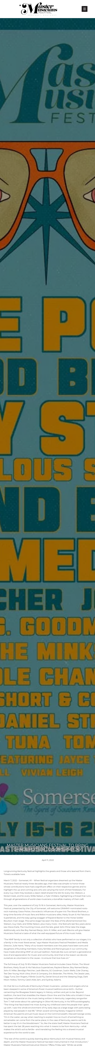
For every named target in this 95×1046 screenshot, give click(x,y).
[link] (84, 9)
